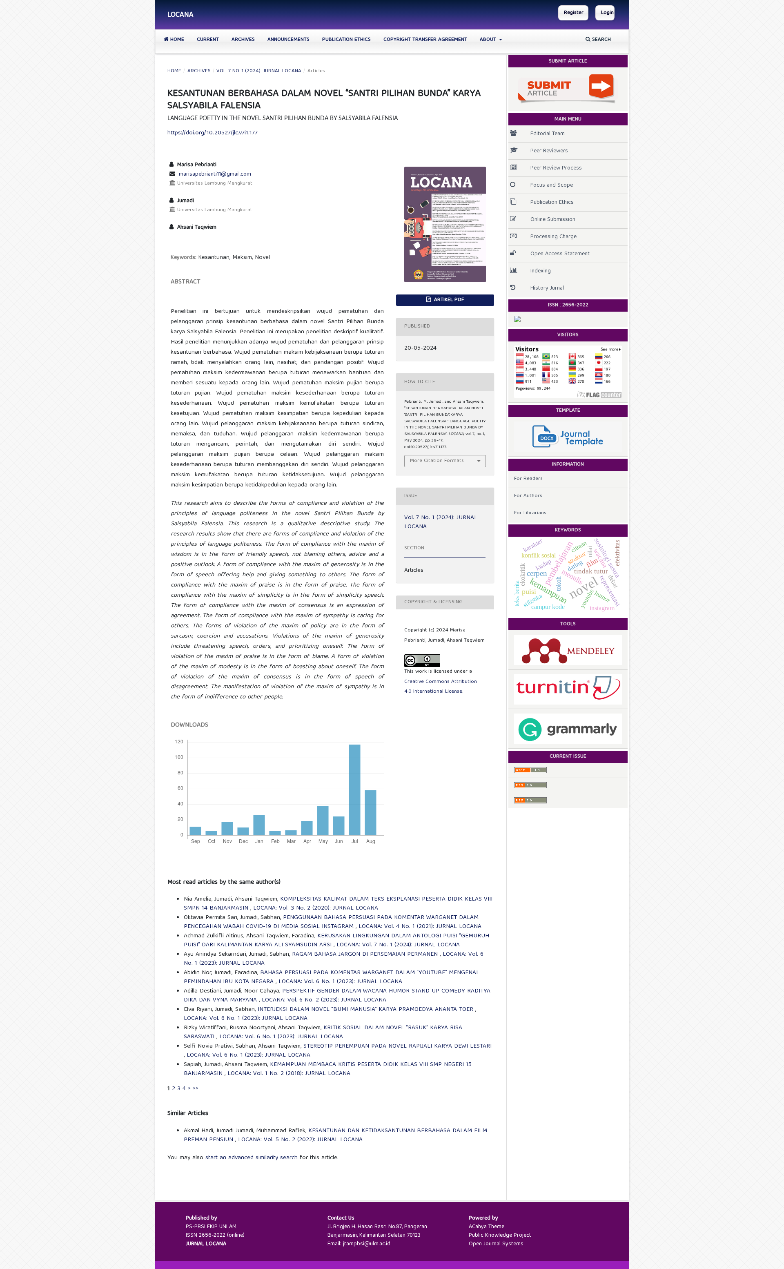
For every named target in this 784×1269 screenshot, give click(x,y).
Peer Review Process (556, 168)
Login (607, 13)
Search (600, 40)
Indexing (540, 271)
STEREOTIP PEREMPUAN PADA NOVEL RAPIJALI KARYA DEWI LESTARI (397, 1046)
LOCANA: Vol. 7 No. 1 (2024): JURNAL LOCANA (398, 945)
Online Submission (552, 220)
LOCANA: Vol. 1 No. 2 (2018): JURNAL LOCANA (288, 1073)
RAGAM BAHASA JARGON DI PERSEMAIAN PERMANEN (366, 954)
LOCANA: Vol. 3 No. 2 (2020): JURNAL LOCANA (315, 908)
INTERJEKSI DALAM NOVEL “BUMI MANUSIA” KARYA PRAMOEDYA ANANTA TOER (366, 1009)
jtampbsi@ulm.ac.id (366, 1244)
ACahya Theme (486, 1227)
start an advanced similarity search (251, 1158)
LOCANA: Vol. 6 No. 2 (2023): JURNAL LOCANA (324, 1000)
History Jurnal (547, 288)
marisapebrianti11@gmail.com (215, 174)
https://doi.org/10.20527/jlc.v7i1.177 (212, 133)
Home (176, 40)
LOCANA (180, 15)
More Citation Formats (437, 461)
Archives (243, 40)
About (489, 40)
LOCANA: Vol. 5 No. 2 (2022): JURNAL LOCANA (300, 1140)
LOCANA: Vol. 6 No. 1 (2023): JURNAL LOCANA (340, 982)
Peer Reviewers (549, 151)
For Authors (528, 496)
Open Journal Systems (496, 1244)
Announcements (288, 40)
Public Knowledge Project (500, 1235)
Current (208, 40)
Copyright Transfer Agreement (425, 40)
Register (574, 13)
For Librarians (530, 513)
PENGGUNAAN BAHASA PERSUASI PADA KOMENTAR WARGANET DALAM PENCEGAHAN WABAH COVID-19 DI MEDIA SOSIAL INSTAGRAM (331, 922)
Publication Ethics (346, 40)
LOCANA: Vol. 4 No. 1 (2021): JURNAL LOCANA (420, 926)
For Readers (528, 479)
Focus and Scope (551, 185)
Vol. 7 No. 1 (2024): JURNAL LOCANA (258, 71)
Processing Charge (553, 237)
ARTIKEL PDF (448, 300)
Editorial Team (547, 134)
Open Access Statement (560, 254)
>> (195, 1089)
